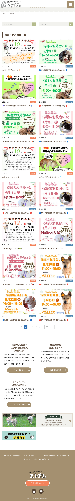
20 (47, 327)
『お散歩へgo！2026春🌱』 (12, 248)
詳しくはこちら (19, 370)
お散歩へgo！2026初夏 (10, 177)
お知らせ (33, 66)
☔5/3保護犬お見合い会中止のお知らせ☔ (17, 106)
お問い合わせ (39, 483)
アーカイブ (45, 24)
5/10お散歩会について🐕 (11, 70)
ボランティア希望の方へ (42, 459)
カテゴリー (8, 24)
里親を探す (16, 455)
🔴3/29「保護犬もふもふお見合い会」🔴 (53, 284)
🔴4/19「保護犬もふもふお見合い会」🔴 (17, 213)
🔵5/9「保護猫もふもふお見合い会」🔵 (53, 70)
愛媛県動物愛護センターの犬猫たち (56, 455)
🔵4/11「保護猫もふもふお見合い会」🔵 (53, 213)
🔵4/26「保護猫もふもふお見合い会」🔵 (53, 141)
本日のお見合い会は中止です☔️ (50, 177)
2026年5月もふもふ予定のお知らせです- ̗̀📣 (18, 141)
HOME (6, 455)
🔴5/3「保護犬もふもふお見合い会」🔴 (53, 106)
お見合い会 (69, 66)
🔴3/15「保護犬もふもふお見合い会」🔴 (53, 320)
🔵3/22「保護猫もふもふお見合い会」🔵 (17, 320)
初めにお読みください (32, 455)
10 (42, 327)
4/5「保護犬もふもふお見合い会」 (51, 248)
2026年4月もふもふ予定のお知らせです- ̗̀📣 (18, 284)
